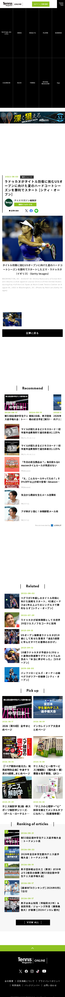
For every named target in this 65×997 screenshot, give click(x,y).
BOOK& (45, 82)
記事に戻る (32, 333)
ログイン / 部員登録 (41, 4)
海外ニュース (27, 177)
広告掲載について (26, 981)
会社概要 (9, 981)
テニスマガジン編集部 (25, 200)
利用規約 (16, 985)
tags (58, 83)
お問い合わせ (50, 985)
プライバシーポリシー (49, 981)
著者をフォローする (25, 204)
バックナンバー (32, 985)
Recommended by (42, 525)
